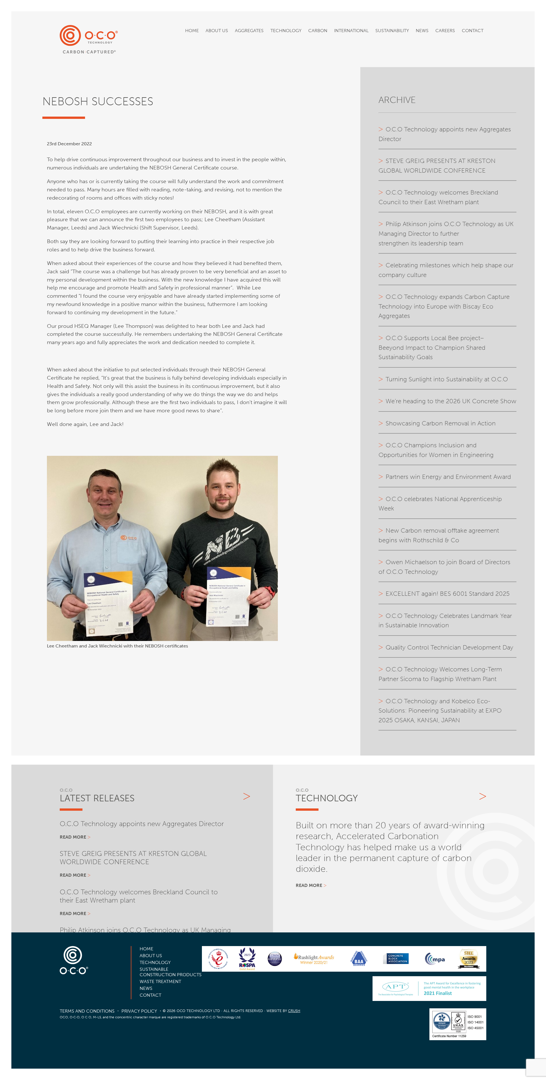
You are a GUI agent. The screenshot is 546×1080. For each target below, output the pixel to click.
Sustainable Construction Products (171, 972)
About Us (217, 30)
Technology (285, 30)
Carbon (317, 30)
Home (192, 30)
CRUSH (294, 1011)
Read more (73, 837)
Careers (445, 30)
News (422, 30)
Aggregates (249, 30)
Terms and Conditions (87, 1011)
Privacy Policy (139, 1011)
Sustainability (392, 30)
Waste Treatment (160, 981)
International (351, 30)
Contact (472, 30)
